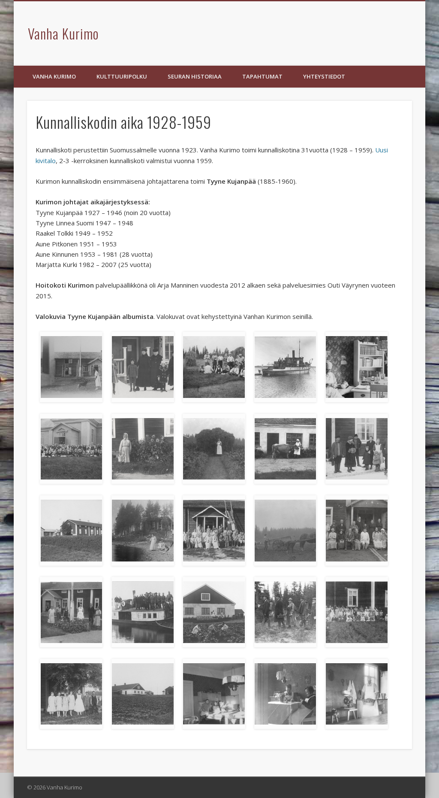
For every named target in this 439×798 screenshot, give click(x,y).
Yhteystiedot (324, 76)
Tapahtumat (262, 76)
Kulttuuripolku (121, 76)
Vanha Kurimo (63, 33)
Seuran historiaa (195, 76)
